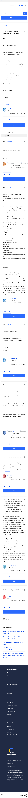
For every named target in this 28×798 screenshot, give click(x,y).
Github (9, 732)
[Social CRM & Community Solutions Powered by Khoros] (23, 795)
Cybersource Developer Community (4, 5)
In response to (16, 302)
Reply (14, 125)
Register (9, 673)
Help (20, 5)
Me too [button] (7, 104)
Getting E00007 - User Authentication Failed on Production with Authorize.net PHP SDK (13, 655)
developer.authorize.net (6, 0)
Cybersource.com (12, 705)
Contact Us (10, 708)
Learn (8, 688)
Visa (8, 760)
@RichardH (8, 187)
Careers (9, 714)
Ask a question (14, 18)
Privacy (9, 763)
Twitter (9, 726)
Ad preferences (11, 766)
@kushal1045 (9, 141)
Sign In (22, 5)
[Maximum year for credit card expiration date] (19, 132)
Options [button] (26, 25)
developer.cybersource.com (20, 0)
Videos (9, 690)
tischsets (7, 471)
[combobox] (14, 13)
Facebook (9, 729)
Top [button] (2, 794)
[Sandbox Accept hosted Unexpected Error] (17, 132)
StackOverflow (11, 735)
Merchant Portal (11, 675)
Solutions (9, 693)
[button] (5, 120)
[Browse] (25, 5)
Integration (5, 25)
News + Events (11, 711)
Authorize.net (17, 760)
